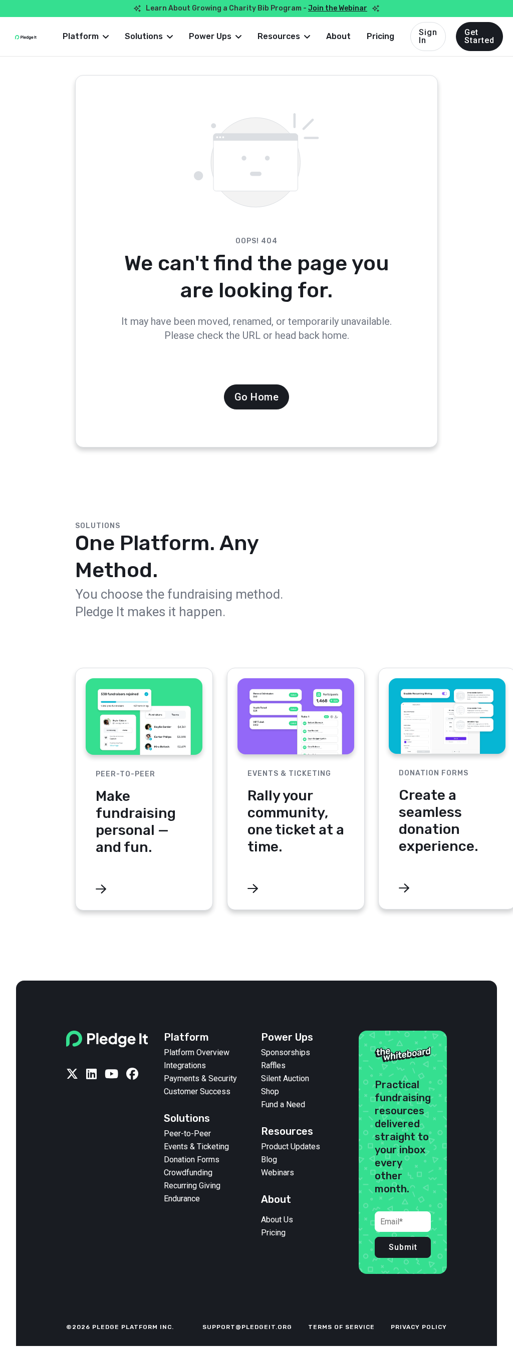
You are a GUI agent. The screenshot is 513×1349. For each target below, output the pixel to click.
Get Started (479, 36)
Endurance (182, 1199)
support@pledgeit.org (247, 1327)
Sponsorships (285, 1053)
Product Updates (290, 1147)
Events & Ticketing (196, 1147)
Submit (403, 1247)
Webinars (277, 1173)
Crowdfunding (188, 1173)
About (338, 36)
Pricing (380, 36)
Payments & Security (200, 1079)
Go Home (256, 397)
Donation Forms (191, 1160)
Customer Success (197, 1092)
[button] (86, 36)
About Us (277, 1220)
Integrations (185, 1066)
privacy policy (419, 1327)
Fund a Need (283, 1105)
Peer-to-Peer (187, 1134)
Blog (269, 1160)
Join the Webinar (337, 8)
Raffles (273, 1066)
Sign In (428, 36)
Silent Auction (285, 1079)
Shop (270, 1092)
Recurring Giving (192, 1186)
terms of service (341, 1327)
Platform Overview (196, 1053)
